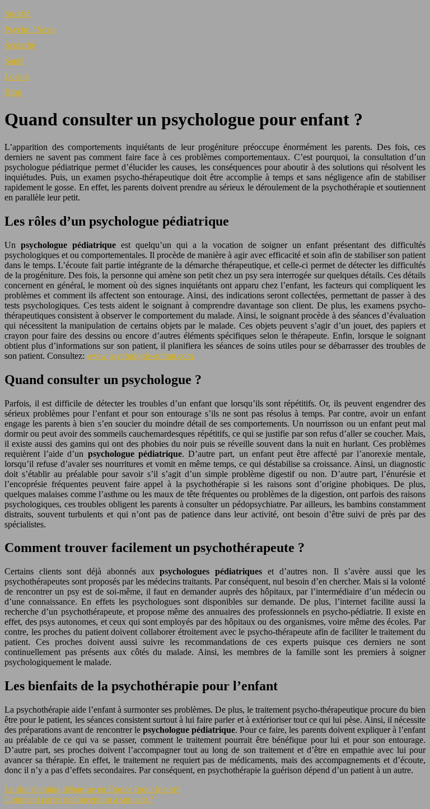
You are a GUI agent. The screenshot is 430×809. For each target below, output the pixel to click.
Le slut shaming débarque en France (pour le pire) (92, 789)
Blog (13, 92)
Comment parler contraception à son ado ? (78, 799)
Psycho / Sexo (29, 29)
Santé (14, 61)
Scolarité (19, 45)
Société (17, 13)
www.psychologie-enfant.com (141, 356)
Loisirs (16, 76)
